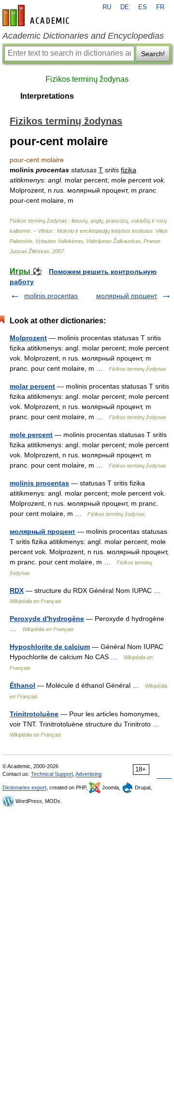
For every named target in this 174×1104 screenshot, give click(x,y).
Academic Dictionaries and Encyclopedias (83, 36)
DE (124, 7)
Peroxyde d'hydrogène (47, 618)
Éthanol (22, 685)
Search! (153, 54)
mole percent (31, 435)
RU (106, 7)
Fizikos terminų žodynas (87, 79)
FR (160, 7)
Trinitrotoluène (34, 714)
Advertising (88, 774)
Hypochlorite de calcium (50, 646)
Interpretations (47, 96)
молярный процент (126, 296)
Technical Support (52, 774)
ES (142, 7)
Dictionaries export (24, 787)
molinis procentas (51, 296)
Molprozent (28, 338)
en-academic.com (37, 15)
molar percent (32, 386)
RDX (17, 590)
